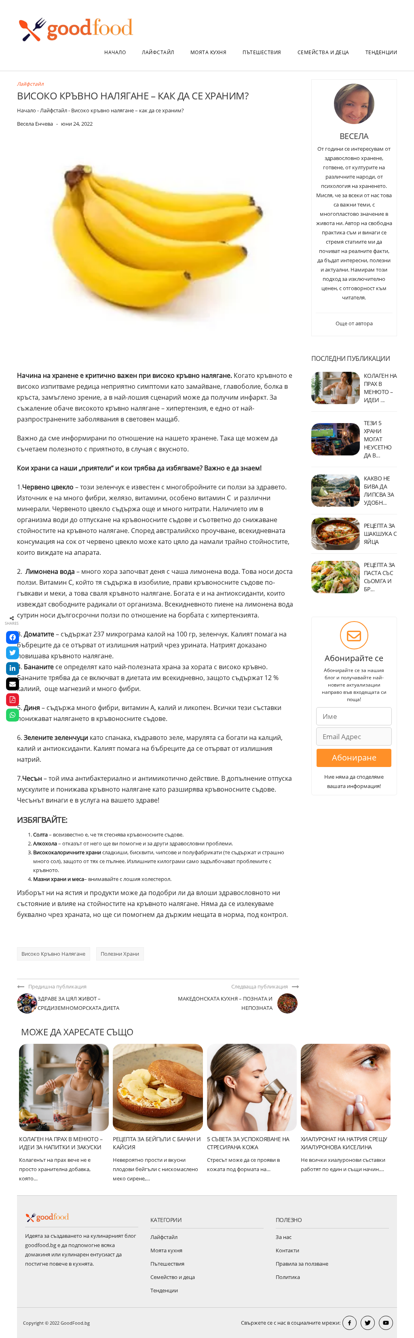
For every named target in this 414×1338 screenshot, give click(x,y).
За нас (283, 1237)
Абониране (354, 757)
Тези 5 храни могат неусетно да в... (378, 439)
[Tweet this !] (12, 653)
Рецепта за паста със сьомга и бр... (379, 577)
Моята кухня (208, 52)
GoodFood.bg (75, 1323)
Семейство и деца (172, 1277)
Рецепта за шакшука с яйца (380, 534)
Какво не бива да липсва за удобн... (379, 490)
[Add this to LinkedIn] (12, 668)
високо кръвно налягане (53, 953)
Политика (288, 1277)
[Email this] (12, 684)
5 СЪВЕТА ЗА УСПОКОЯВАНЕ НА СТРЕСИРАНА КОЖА (248, 1143)
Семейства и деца (323, 52)
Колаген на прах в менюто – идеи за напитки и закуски (60, 1143)
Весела (354, 136)
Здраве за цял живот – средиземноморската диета (78, 1003)
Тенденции (381, 52)
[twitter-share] (368, 1323)
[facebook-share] (349, 1323)
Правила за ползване (302, 1263)
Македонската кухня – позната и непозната (225, 1003)
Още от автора (354, 323)
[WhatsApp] (12, 715)
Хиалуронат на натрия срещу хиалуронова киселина (344, 1143)
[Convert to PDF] (12, 699)
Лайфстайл (158, 52)
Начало (115, 52)
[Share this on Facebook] (12, 637)
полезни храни (120, 953)
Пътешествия (262, 52)
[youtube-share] (386, 1323)
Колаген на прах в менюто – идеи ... (380, 388)
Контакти (287, 1250)
